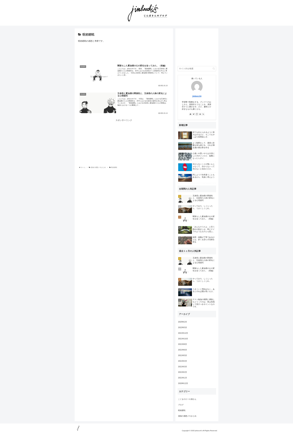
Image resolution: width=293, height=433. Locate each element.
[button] (214, 68)
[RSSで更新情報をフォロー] (203, 114)
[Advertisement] (124, 54)
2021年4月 (182, 361)
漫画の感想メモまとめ (187, 416)
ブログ (181, 405)
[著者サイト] (190, 114)
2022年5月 (182, 327)
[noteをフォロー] (196, 114)
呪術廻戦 (181, 410)
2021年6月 (182, 350)
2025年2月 (182, 322)
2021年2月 (182, 372)
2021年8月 (182, 344)
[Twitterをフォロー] (193, 114)
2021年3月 (182, 367)
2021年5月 (182, 355)
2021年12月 (183, 333)
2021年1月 (182, 378)
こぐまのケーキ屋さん (187, 399)
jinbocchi (196, 96)
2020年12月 (183, 383)
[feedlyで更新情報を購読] (200, 114)
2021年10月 (183, 339)
